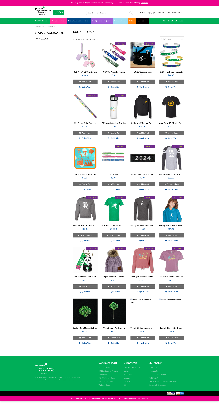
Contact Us (153, 371)
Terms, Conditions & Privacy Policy (163, 381)
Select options (173, 184)
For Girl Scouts (58, 21)
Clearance (142, 21)
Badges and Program (101, 21)
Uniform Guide (104, 385)
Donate (127, 378)
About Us (153, 367)
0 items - (176, 13)
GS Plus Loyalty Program (108, 371)
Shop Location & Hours (173, 21)
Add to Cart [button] (144, 82)
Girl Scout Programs (132, 367)
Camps (126, 371)
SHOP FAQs (154, 378)
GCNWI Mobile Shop (106, 378)
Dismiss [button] (144, 3)
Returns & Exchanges (157, 385)
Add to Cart (86, 82)
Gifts (131, 21)
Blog (125, 385)
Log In (161, 13)
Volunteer (128, 374)
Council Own (119, 21)
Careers (127, 381)
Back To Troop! (41, 21)
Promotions (103, 374)
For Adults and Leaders (78, 21)
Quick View (86, 87)
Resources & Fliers (105, 381)
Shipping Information (157, 374)
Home (37, 26)
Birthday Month (104, 367)
